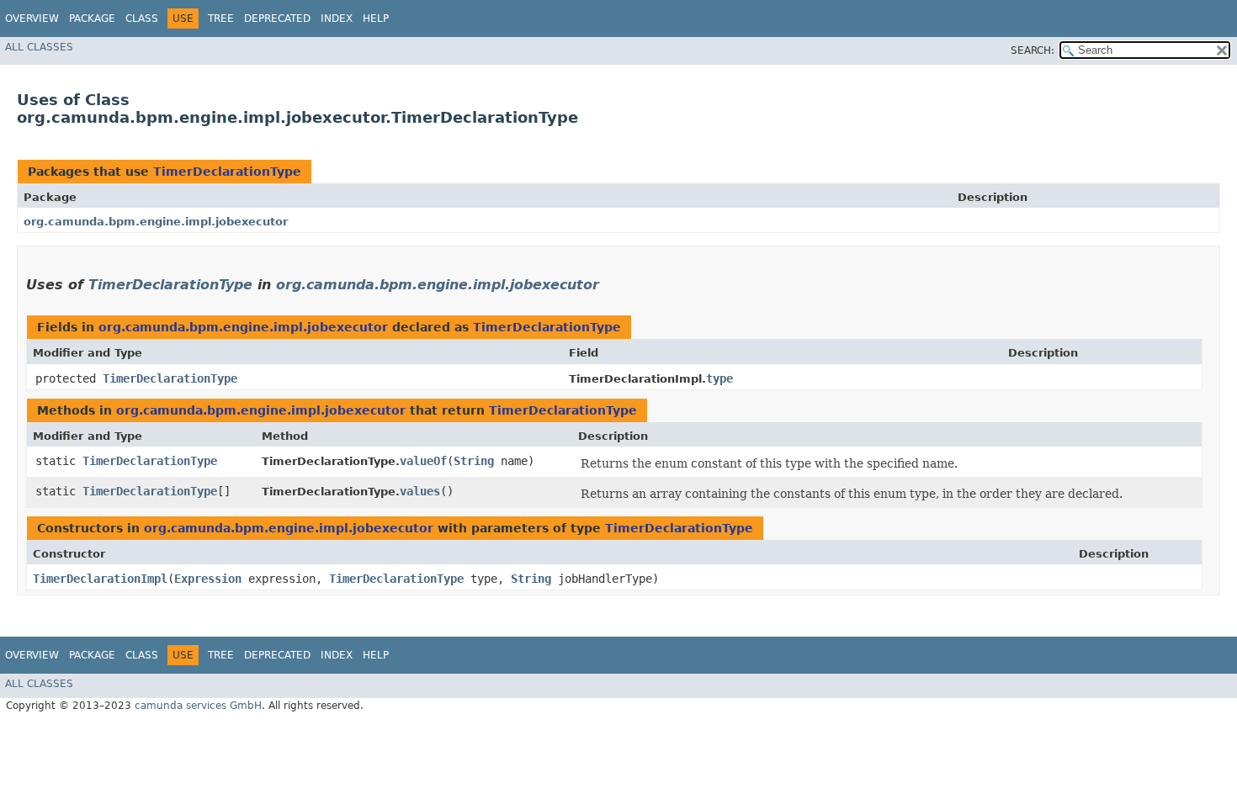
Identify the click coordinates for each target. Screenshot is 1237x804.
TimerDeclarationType (227, 171)
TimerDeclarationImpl (100, 578)
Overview (32, 18)
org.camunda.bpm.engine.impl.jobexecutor (156, 221)
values (420, 491)
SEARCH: (1032, 50)
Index (337, 18)
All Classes (39, 47)
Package (92, 18)
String (474, 461)
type (719, 378)
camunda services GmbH (198, 705)
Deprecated (277, 18)
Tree (221, 18)
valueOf (423, 461)
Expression (208, 578)
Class (141, 18)
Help (376, 18)
